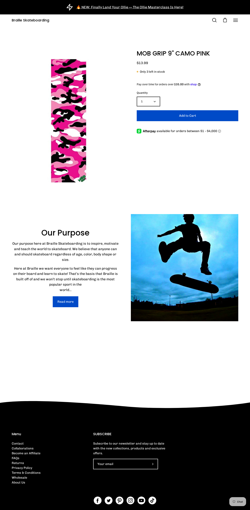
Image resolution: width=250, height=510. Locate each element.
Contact (18, 443)
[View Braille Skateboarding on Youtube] (141, 500)
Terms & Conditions (26, 473)
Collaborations (23, 448)
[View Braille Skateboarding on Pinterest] (119, 500)
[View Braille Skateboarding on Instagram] (130, 500)
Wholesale (19, 477)
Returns (18, 463)
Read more (65, 302)
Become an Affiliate (26, 453)
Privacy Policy (22, 468)
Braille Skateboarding (30, 20)
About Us (18, 482)
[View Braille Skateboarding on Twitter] (108, 500)
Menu (16, 434)
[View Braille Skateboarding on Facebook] (98, 500)
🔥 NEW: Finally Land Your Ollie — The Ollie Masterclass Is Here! (129, 7)
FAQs (15, 458)
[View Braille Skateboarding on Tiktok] (152, 500)
